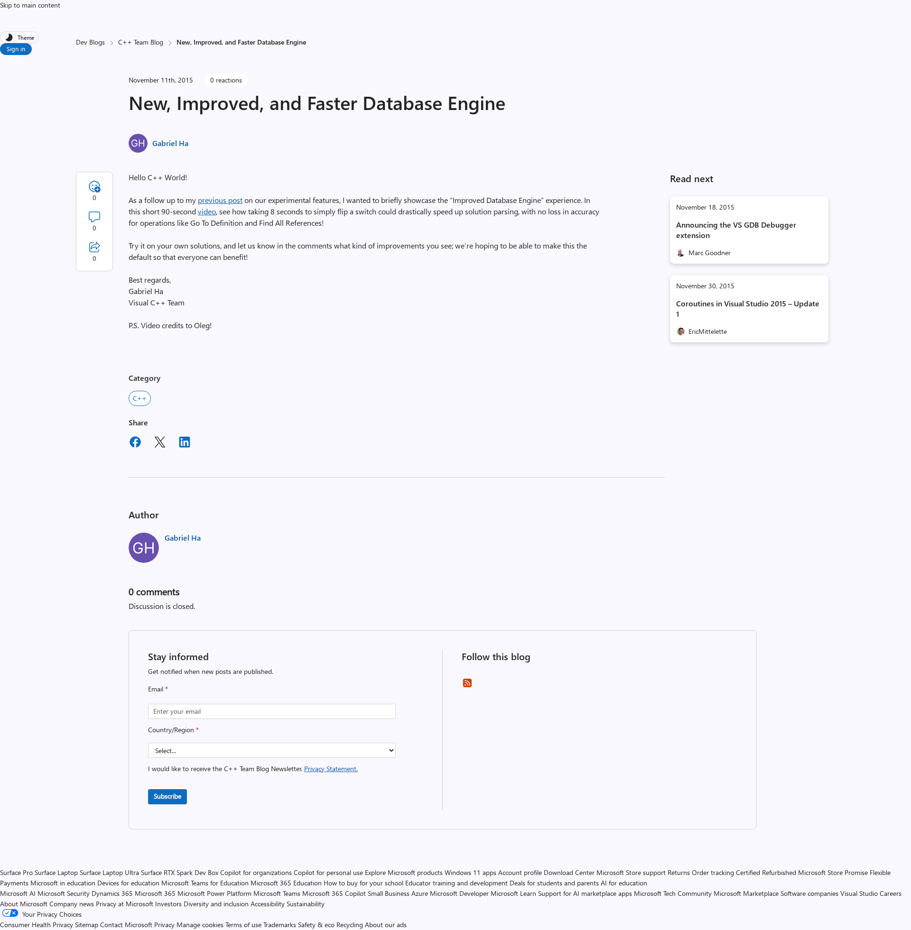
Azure (419, 893)
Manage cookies (200, 924)
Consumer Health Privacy (36, 924)
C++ (140, 398)
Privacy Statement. (331, 768)
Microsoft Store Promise (833, 872)
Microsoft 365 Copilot (334, 893)
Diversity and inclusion (216, 903)
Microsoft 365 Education (286, 882)
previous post (220, 200)
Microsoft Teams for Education (205, 882)
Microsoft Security (63, 893)
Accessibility (268, 903)
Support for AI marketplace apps (585, 893)
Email (158, 688)
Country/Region (173, 729)
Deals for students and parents (554, 882)
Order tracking (713, 872)
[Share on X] (160, 443)
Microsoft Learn (513, 893)
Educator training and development (456, 882)
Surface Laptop (56, 872)
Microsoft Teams (276, 893)
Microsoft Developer (459, 893)
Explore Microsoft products (404, 872)
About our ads (386, 924)
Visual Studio (859, 893)
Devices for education (128, 882)
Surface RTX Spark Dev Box (179, 872)
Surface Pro (16, 872)
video (207, 211)
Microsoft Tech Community (673, 893)
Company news (71, 903)
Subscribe (167, 796)
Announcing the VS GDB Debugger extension (736, 230)
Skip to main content (30, 4)
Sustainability (306, 903)
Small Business (388, 893)
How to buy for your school (363, 882)
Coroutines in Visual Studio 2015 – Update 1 (747, 308)
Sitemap (86, 924)
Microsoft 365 (155, 893)
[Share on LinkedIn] (184, 443)
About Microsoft (23, 903)
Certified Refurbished (766, 872)
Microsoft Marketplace (746, 893)
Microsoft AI (18, 893)
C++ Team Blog (140, 41)
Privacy (165, 924)
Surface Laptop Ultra (109, 872)
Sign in (16, 49)
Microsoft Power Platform (214, 893)
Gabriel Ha (170, 143)
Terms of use (243, 924)
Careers (891, 893)
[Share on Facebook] (135, 443)
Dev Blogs (90, 41)
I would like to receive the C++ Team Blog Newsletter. (253, 768)
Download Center (569, 872)
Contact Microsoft (126, 924)
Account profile (520, 872)
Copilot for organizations (256, 872)
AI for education (624, 882)
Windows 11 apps (470, 872)
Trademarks (279, 924)
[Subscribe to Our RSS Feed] (467, 686)
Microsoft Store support (631, 872)
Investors (168, 903)
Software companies (809, 893)
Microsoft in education (62, 882)
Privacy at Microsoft (124, 903)
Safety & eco (316, 924)
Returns (679, 872)
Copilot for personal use (328, 872)
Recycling (349, 924)
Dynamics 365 (112, 893)
